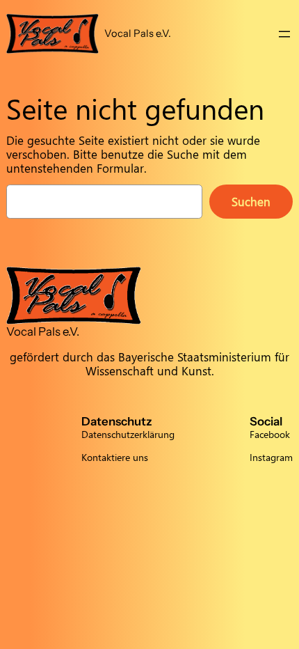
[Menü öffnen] (284, 34)
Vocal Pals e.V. (137, 33)
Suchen (251, 202)
